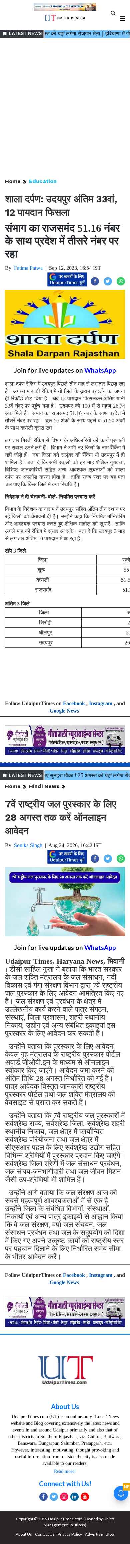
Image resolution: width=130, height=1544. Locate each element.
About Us (65, 1406)
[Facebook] (43, 1497)
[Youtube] (85, 1497)
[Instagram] (64, 1497)
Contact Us (45, 1534)
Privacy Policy (70, 1534)
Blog (110, 1534)
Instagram (100, 703)
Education (43, 181)
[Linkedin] (74, 1497)
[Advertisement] (65, 108)
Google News (64, 711)
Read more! (65, 1471)
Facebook (74, 703)
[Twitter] (54, 1497)
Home (13, 181)
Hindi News (44, 786)
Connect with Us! (65, 1484)
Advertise (94, 1534)
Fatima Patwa (28, 268)
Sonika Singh (28, 845)
